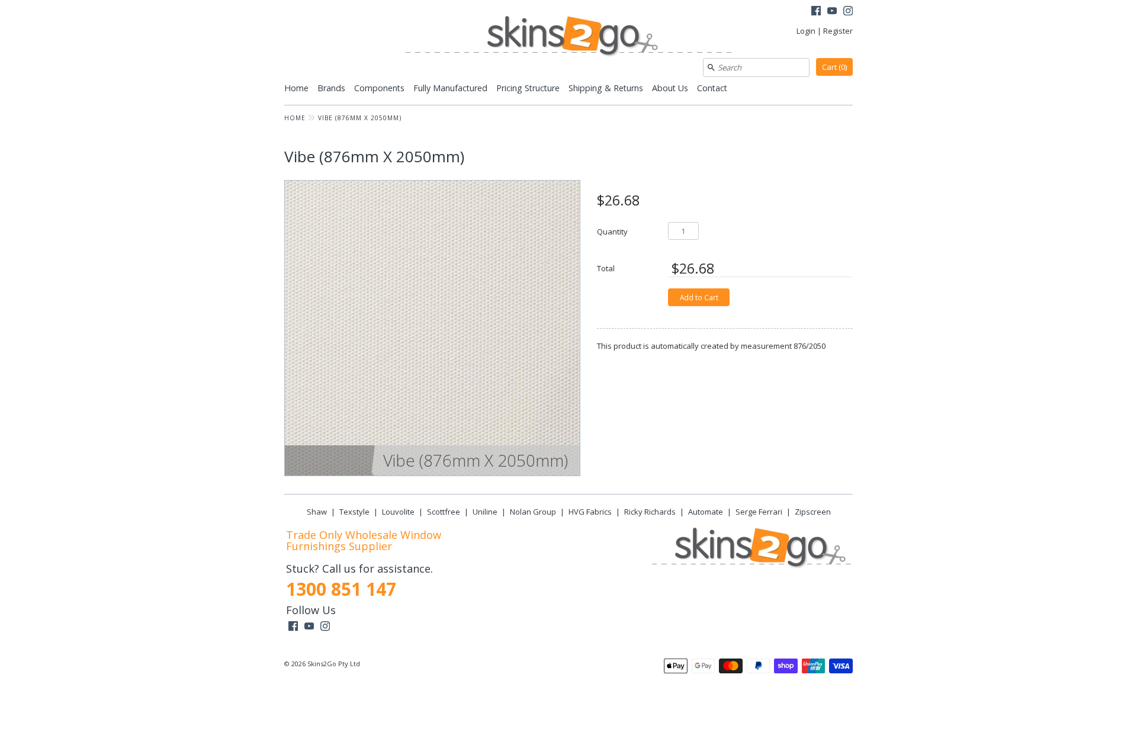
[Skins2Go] (568, 37)
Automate (705, 511)
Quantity (612, 231)
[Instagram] (848, 12)
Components (379, 88)
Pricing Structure (528, 88)
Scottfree (443, 511)
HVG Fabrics (590, 511)
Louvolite (398, 511)
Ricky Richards (650, 511)
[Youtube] (832, 12)
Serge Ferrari (758, 511)
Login (805, 30)
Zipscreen (813, 511)
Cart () (834, 67)
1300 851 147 (341, 589)
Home (296, 88)
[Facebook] (816, 12)
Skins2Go (321, 663)
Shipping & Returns (605, 88)
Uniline (485, 511)
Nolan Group (533, 511)
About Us (670, 88)
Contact (712, 88)
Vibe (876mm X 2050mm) (360, 118)
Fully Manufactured (450, 88)
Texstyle (354, 511)
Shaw (317, 511)
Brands (331, 88)
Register (838, 30)
